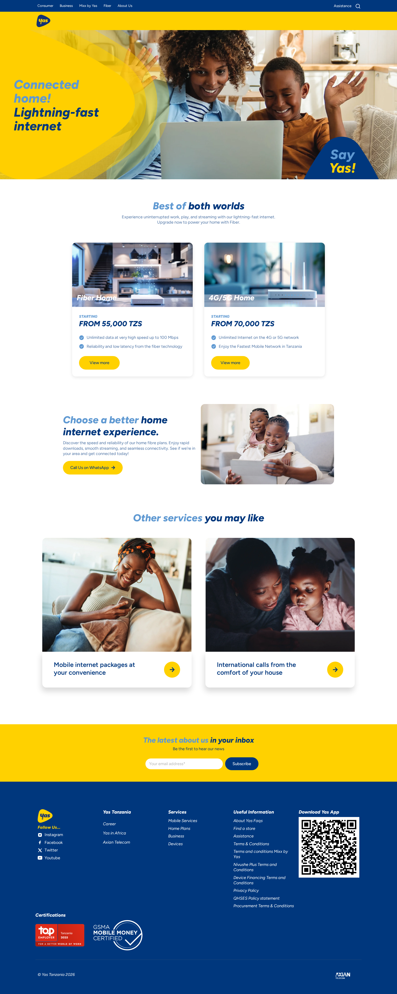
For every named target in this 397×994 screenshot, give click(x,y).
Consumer (45, 6)
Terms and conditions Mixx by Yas (260, 854)
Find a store (244, 828)
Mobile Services (182, 820)
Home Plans (179, 828)
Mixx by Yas (88, 6)
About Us (125, 6)
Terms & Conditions (251, 843)
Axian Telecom (116, 842)
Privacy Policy (246, 890)
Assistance (243, 836)
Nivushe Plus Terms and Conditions (255, 867)
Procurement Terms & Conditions (263, 905)
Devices (175, 843)
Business (66, 6)
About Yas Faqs (248, 820)
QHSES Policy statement (256, 898)
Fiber (107, 6)
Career (109, 823)
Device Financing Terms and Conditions (259, 880)
